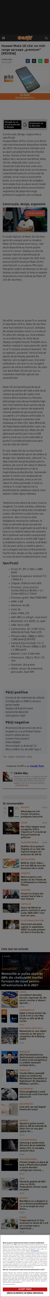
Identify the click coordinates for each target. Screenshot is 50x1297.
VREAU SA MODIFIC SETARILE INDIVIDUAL (25, 1293)
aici (21, 1261)
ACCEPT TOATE (25, 1289)
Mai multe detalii (35, 1250)
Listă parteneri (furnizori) (9, 1284)
